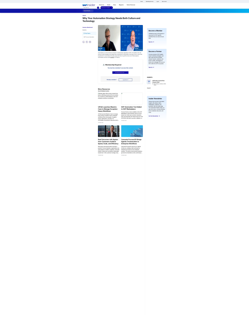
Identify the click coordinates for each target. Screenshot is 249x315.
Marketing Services (149, 1)
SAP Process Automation (89, 37)
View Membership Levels (119, 72)
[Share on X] (87, 42)
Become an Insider (105, 7)
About (141, 1)
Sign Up (150, 42)
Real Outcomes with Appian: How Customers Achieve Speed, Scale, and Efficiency (108, 142)
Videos (84, 15)
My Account (164, 1)
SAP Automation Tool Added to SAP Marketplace (131, 108)
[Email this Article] (90, 42)
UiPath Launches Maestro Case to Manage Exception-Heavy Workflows (108, 109)
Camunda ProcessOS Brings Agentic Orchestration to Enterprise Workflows (131, 142)
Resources (101, 4)
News (114, 4)
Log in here (125, 79)
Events (108, 4)
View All (148, 88)
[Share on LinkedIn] (83, 42)
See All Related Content (103, 91)
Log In (158, 1)
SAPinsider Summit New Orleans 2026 (158, 81)
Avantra (84, 30)
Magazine (121, 4)
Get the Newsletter (153, 116)
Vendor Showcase (131, 4)
